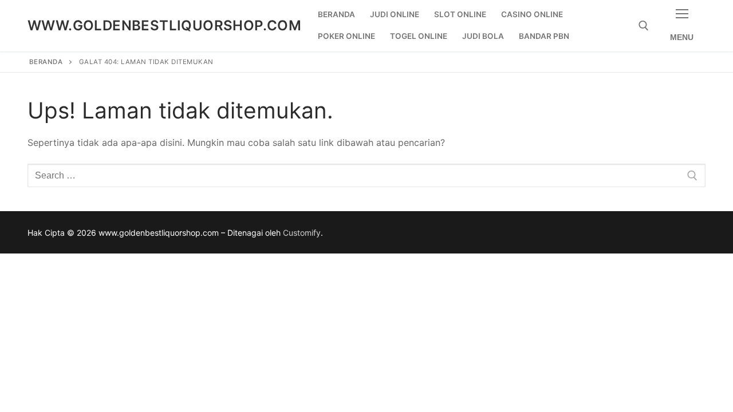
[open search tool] (644, 26)
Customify (302, 232)
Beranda (46, 62)
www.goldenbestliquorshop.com (164, 25)
